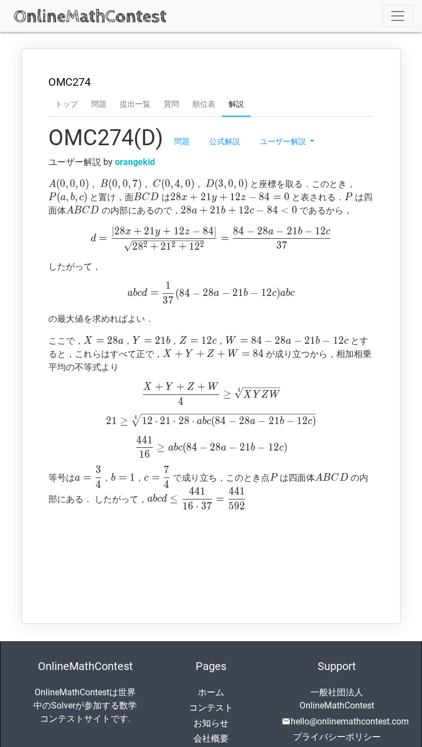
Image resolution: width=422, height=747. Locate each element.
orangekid (135, 162)
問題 (99, 104)
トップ (66, 104)
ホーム (211, 692)
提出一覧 (135, 104)
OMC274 (69, 82)
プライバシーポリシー (337, 737)
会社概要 (211, 738)
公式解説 (224, 140)
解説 (236, 104)
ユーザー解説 (284, 140)
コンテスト (211, 707)
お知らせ (211, 723)
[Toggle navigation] (397, 16)
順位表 (203, 104)
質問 (171, 104)
